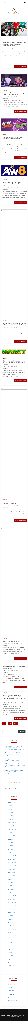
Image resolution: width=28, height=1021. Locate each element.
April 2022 (10, 962)
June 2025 (10, 842)
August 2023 (11, 912)
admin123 (6, 48)
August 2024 (11, 875)
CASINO (5, 40)
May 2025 (10, 845)
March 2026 (11, 819)
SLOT (9, 997)
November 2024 (12, 865)
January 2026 (11, 825)
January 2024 (11, 899)
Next (15, 723)
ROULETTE (11, 994)
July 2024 (10, 879)
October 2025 (11, 832)
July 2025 (10, 839)
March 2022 (11, 965)
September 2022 (12, 945)
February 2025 (12, 855)
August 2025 (11, 835)
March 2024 (11, 892)
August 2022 (11, 949)
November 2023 (12, 905)
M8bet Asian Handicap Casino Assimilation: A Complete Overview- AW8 (13, 184)
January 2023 (11, 932)
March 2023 (11, 925)
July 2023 (10, 915)
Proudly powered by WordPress (11, 1015)
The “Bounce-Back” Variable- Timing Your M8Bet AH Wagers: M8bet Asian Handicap (14, 362)
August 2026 (11, 802)
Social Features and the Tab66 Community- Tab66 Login (12, 502)
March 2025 (11, 852)
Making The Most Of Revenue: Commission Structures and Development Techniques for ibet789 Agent (14, 698)
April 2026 (10, 815)
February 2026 (12, 822)
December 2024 (12, 862)
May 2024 (10, 885)
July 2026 (10, 805)
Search (21, 731)
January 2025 (11, 859)
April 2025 (10, 849)
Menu (4, 2)
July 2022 (10, 952)
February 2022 (12, 969)
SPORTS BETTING (13, 1000)
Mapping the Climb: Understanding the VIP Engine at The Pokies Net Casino (14, 324)
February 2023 (12, 929)
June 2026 (10, 809)
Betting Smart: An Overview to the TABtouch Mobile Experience (13, 137)
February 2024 (12, 895)
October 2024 (11, 869)
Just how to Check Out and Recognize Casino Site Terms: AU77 (14, 93)
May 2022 (10, 959)
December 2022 (12, 935)
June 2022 (10, 955)
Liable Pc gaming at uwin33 (11, 641)
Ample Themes (15, 1016)
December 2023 (12, 902)
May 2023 (10, 919)
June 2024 (10, 882)
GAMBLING (11, 990)
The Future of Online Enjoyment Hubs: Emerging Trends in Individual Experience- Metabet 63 (14, 44)
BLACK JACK (11, 984)
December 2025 (12, 829)
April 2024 (10, 889)
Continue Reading (20, 66)
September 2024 (12, 872)
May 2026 (10, 812)
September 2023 (12, 909)
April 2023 (10, 922)
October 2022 (11, 942)
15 (10, 723)
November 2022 (12, 939)
